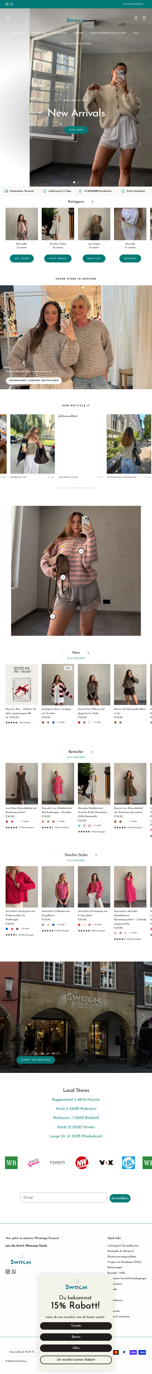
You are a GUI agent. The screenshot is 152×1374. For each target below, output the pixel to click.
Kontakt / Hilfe (116, 1273)
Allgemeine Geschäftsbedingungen (127, 1278)
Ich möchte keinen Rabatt (76, 1360)
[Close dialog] (108, 1279)
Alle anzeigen (76, 658)
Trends (76, 1326)
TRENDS (78, 33)
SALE (136, 33)
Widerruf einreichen (119, 1316)
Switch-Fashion (20, 1361)
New (76, 653)
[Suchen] (8, 18)
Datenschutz (115, 1284)
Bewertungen (115, 1267)
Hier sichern (22, 171)
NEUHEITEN (60, 33)
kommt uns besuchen (35, 1060)
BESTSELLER (38, 33)
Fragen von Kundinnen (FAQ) (76, 43)
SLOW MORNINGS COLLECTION (108, 33)
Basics (76, 1337)
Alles (76, 1348)
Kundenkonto (115, 1300)
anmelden (120, 1198)
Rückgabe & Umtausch (121, 1251)
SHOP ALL (18, 33)
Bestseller (76, 752)
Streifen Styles (76, 855)
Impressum (114, 1311)
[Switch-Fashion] (76, 18)
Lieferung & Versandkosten (123, 1245)
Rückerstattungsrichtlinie (122, 1256)
